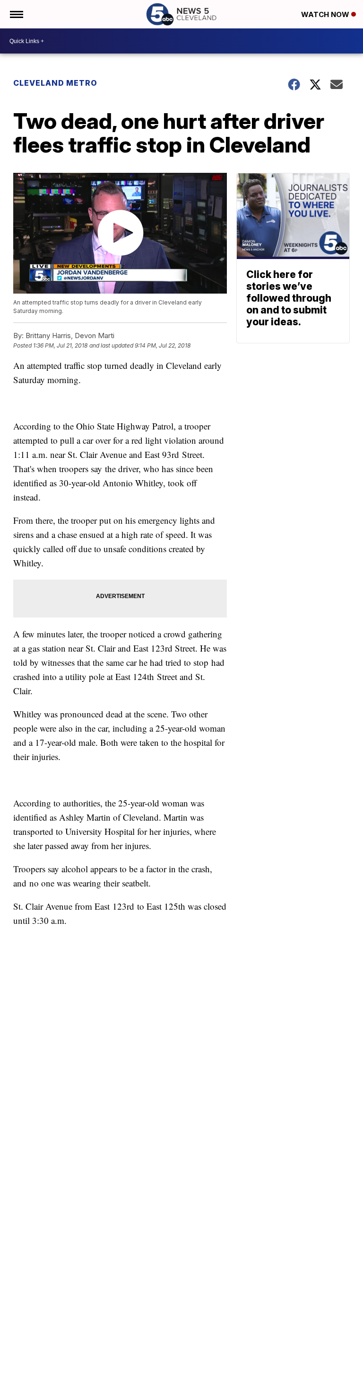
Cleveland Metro (55, 83)
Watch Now (326, 14)
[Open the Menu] (16, 14)
